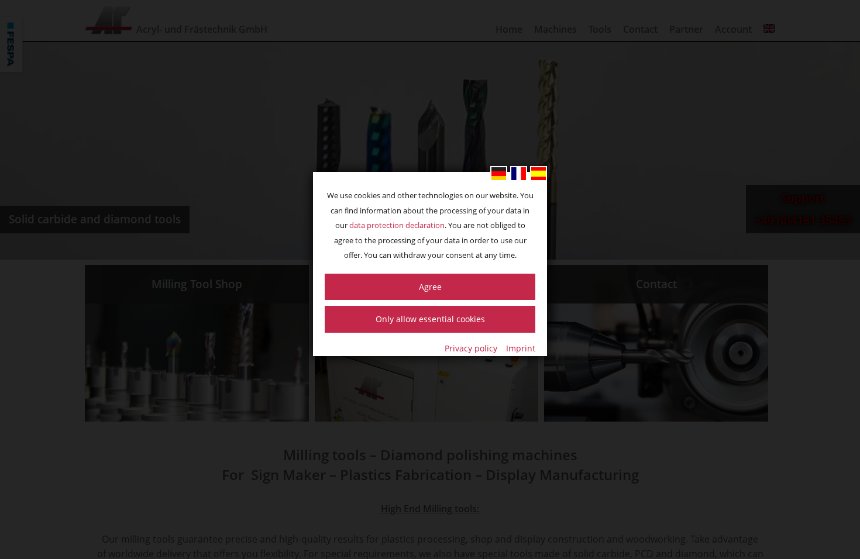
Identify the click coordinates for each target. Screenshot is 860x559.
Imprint (520, 348)
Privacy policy (471, 348)
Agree (430, 286)
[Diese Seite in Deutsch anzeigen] (498, 173)
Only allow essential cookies (430, 319)
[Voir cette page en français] (518, 173)
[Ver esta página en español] (538, 173)
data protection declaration (397, 225)
